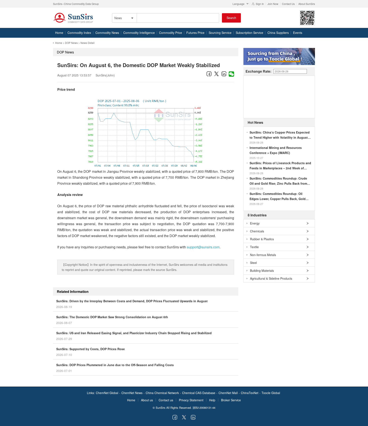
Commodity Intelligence (139, 32)
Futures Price (195, 32)
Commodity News (107, 32)
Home (59, 32)
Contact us (166, 400)
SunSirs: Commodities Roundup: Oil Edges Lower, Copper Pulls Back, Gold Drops (278, 196)
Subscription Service (249, 32)
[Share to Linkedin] (224, 73)
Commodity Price (170, 32)
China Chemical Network (162, 392)
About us (147, 400)
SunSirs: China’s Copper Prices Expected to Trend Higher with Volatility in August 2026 (280, 135)
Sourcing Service (220, 32)
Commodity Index (79, 32)
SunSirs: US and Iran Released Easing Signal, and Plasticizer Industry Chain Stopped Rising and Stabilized (134, 333)
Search (231, 18)
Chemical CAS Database (198, 392)
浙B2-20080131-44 (204, 408)
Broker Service (231, 400)
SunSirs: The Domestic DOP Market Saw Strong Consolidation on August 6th (112, 317)
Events (297, 32)
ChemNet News (131, 392)
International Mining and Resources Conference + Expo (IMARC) (276, 150)
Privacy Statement (191, 400)
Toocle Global (271, 392)
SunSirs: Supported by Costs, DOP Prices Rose (90, 349)
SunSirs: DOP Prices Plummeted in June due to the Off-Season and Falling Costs (115, 365)
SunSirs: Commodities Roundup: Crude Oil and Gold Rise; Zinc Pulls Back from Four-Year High (278, 181)
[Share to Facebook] (209, 73)
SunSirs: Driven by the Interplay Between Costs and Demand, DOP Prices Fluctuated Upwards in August (132, 301)
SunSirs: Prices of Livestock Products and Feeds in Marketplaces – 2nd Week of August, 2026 (280, 166)
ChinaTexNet (249, 392)
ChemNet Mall (228, 392)
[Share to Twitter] (216, 73)
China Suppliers (278, 32)
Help (212, 400)
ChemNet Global (107, 392)
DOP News (71, 43)
